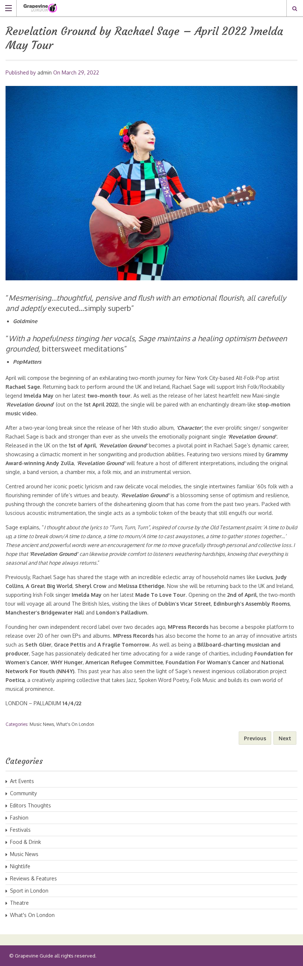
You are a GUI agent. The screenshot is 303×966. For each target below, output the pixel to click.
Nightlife (20, 866)
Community (23, 793)
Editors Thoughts (30, 805)
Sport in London (29, 890)
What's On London (75, 724)
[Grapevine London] (144, 8)
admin (44, 72)
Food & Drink (25, 842)
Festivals (20, 830)
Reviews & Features (33, 878)
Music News (42, 724)
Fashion (19, 817)
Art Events (22, 781)
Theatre (19, 903)
